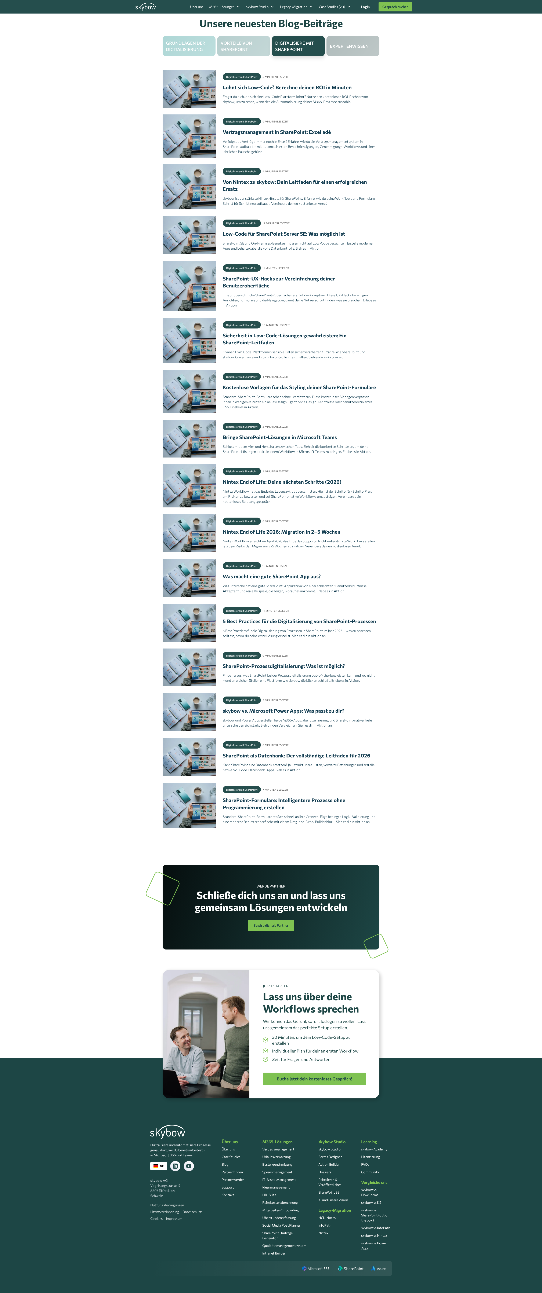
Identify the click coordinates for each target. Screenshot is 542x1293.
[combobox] (158, 1166)
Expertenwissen (349, 46)
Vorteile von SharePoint (236, 46)
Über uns (196, 7)
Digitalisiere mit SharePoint (294, 46)
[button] (224, 7)
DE (162, 1166)
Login (365, 7)
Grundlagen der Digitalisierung (185, 46)
